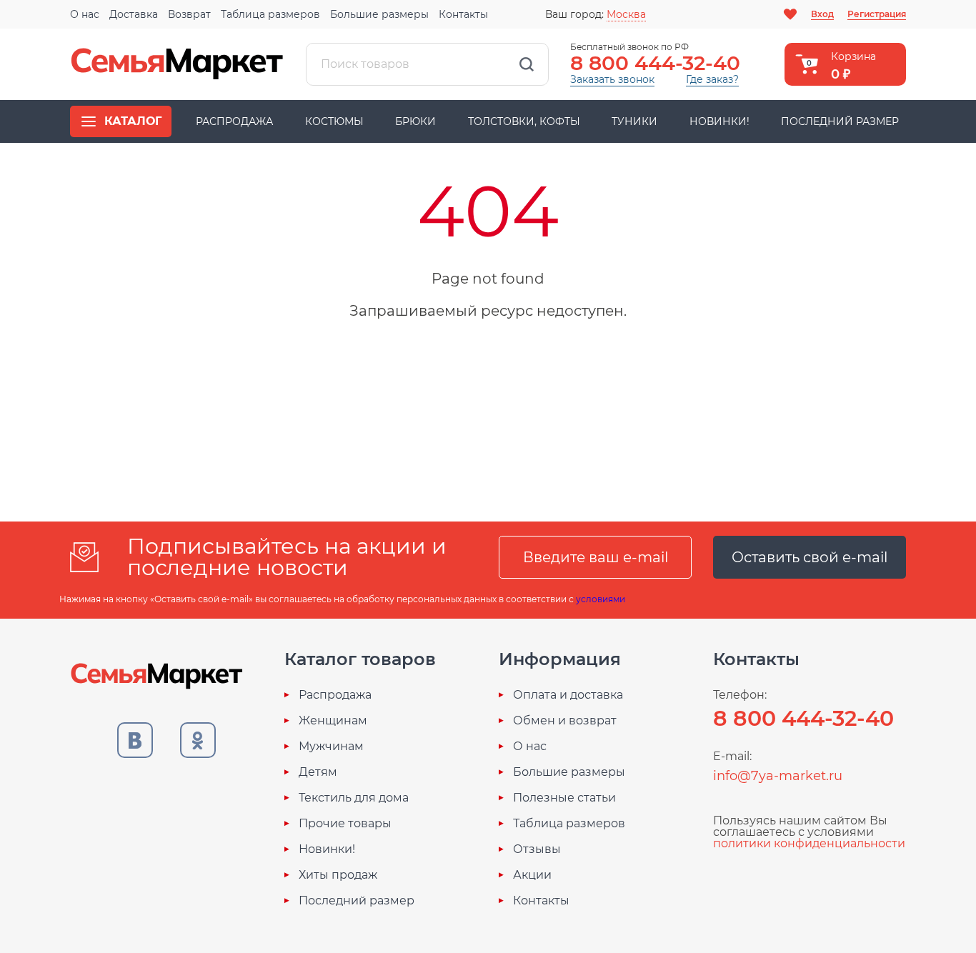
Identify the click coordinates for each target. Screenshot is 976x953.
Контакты (463, 14)
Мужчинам (331, 746)
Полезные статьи (564, 798)
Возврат (189, 14)
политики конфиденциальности (809, 843)
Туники (634, 121)
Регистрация (876, 14)
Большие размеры (379, 14)
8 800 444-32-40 (655, 63)
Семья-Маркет (177, 64)
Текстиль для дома (354, 798)
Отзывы (537, 849)
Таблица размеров (270, 14)
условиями (600, 599)
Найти (526, 64)
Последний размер (840, 121)
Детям (318, 772)
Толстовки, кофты (524, 121)
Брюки (415, 121)
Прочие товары (345, 823)
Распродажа (234, 121)
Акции (532, 875)
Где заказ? (712, 79)
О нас (84, 14)
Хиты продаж (338, 875)
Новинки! (719, 121)
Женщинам (333, 721)
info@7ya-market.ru (777, 776)
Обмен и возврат (565, 721)
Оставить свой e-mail (809, 557)
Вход (822, 14)
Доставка (133, 14)
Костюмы (334, 121)
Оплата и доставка (568, 695)
